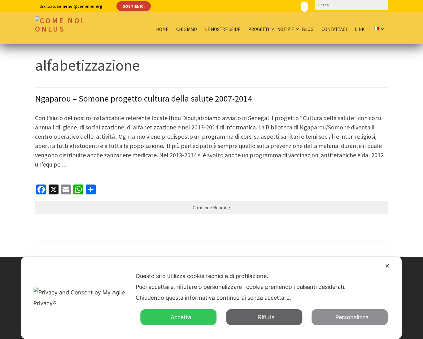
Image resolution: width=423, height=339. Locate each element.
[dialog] (211, 298)
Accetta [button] (181, 317)
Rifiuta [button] (266, 317)
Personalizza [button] (351, 317)
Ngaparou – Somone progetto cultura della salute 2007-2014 (143, 98)
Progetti (258, 29)
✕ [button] (387, 266)
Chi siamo (186, 29)
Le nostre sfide (222, 29)
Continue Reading (211, 207)
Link (359, 29)
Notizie (285, 29)
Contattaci (334, 29)
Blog (307, 29)
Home (162, 29)
